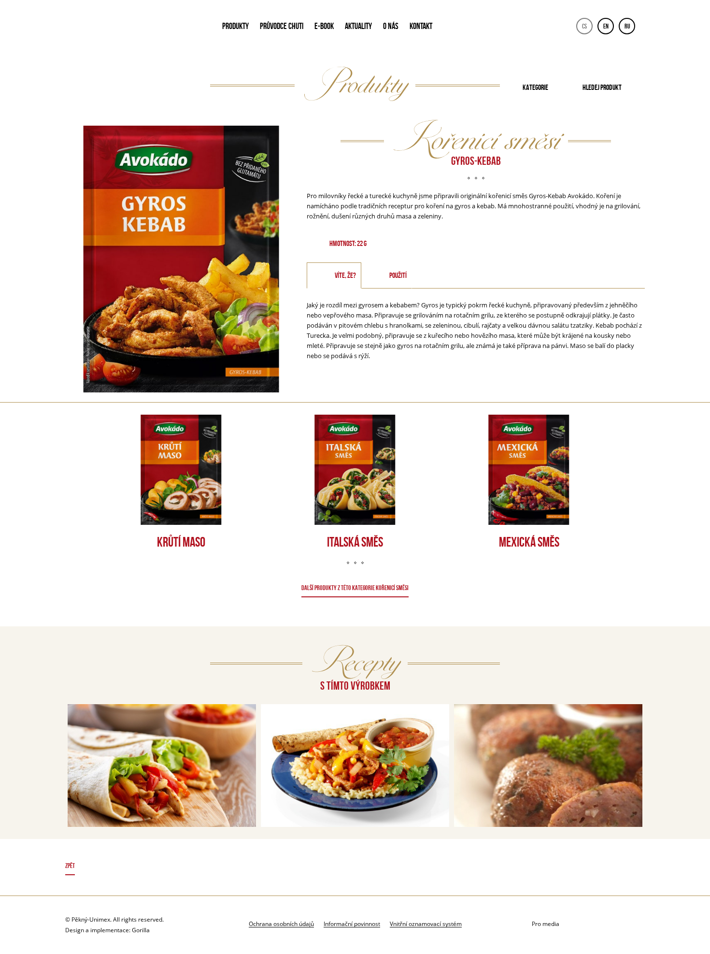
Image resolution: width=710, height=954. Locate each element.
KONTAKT (421, 26)
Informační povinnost (352, 923)
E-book (324, 26)
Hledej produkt (602, 87)
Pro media (545, 924)
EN (606, 26)
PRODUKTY (235, 26)
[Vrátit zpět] (355, 867)
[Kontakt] (587, 924)
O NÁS (390, 26)
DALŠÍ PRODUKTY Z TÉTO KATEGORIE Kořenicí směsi (355, 588)
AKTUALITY (358, 26)
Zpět (70, 865)
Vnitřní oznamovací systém (426, 923)
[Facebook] (612, 924)
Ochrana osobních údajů (281, 923)
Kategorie (535, 87)
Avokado (131, 28)
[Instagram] (636, 924)
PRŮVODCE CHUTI (281, 26)
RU (627, 26)
